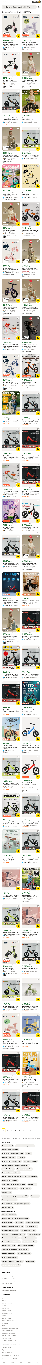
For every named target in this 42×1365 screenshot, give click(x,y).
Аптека (4, 1315)
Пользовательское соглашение (11, 1344)
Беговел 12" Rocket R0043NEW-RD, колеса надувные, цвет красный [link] (29, 783)
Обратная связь (6, 1347)
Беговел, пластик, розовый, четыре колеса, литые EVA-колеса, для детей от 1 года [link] (11, 895)
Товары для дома (7, 1313)
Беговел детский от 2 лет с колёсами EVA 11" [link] (30, 528)
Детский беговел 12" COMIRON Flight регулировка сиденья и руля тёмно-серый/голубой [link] (30, 710)
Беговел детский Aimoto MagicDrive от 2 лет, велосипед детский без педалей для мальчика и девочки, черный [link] (29, 118)
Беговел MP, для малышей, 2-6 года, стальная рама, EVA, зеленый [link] (10, 492)
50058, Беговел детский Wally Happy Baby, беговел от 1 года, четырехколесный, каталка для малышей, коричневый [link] (30, 307)
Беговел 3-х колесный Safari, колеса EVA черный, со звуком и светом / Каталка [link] (30, 601)
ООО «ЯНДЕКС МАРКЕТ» (13, 1356)
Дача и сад (5, 1323)
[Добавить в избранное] (18, 16)
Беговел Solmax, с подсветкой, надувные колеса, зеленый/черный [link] (10, 746)
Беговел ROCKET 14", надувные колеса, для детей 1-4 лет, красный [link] (30, 895)
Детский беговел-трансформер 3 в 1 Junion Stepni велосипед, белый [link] (10, 81)
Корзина (29, 1362)
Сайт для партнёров (7, 1283)
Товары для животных (8, 1333)
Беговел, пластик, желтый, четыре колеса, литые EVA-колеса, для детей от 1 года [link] (30, 1042)
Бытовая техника (7, 1303)
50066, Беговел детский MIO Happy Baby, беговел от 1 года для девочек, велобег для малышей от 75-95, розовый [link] (30, 81)
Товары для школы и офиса (10, 1328)
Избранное (21, 1362)
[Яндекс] (15, 1358)
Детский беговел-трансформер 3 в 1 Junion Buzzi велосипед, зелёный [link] (10, 969)
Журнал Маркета (7, 1352)
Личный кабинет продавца (9, 1276)
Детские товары (6, 1338)
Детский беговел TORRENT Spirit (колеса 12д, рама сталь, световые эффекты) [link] (11, 601)
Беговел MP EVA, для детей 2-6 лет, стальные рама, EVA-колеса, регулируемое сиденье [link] (30, 231)
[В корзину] (18, 36)
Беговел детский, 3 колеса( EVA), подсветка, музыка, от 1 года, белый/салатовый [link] (30, 1006)
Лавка (12, 1362)
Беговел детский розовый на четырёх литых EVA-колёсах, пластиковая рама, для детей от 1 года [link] (30, 933)
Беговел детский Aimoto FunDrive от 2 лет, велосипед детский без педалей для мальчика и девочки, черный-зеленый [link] (11, 822)
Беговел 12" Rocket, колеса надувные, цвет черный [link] (30, 969)
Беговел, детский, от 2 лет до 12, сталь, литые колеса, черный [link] (10, 674)
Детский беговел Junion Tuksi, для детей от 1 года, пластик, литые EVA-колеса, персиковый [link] (11, 1042)
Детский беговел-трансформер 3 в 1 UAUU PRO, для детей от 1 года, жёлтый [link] (29, 193)
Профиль (38, 1362)
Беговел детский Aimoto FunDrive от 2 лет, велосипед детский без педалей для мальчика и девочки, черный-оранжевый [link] (30, 383)
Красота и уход (6, 1318)
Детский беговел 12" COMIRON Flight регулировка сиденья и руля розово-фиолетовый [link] (11, 528)
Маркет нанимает (7, 1350)
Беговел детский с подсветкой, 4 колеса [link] (9, 858)
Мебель (4, 1300)
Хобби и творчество (7, 1320)
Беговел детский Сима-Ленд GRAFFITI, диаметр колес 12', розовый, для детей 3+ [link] (10, 193)
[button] (39, 7)
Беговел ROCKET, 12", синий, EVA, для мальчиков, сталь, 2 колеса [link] (30, 746)
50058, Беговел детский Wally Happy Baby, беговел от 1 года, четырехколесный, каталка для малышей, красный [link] (11, 231)
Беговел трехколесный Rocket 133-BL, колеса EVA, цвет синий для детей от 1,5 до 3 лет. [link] (30, 1080)
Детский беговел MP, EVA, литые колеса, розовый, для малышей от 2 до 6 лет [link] (11, 345)
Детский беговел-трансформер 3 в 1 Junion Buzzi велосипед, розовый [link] (10, 43)
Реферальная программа (9, 1290)
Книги (3, 1325)
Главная (4, 1362)
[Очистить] (34, 7)
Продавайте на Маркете (9, 1278)
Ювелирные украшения (9, 1340)
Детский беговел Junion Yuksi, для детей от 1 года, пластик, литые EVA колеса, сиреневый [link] (30, 43)
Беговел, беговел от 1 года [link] (10, 420)
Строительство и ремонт (9, 1335)
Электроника (5, 1308)
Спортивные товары (7, 1330)
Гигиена (4, 1305)
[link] (7, 1145)
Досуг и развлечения (8, 1298)
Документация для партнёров (10, 1281)
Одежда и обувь (6, 1310)
